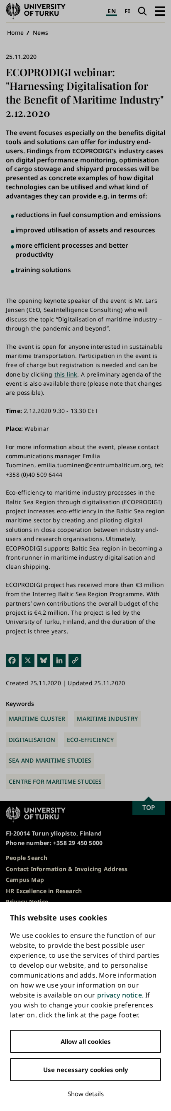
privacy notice (119, 995)
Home (15, 32)
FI (127, 11)
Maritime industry (107, 718)
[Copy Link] (74, 660)
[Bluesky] (43, 660)
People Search (26, 858)
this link (66, 374)
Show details (86, 1093)
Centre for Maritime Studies (55, 781)
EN (111, 11)
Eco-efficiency (90, 740)
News (41, 32)
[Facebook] (12, 660)
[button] (160, 11)
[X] (28, 660)
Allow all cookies (86, 1041)
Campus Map (25, 880)
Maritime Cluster (37, 718)
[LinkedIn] (59, 660)
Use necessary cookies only (85, 1069)
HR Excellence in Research (44, 891)
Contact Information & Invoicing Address (66, 869)
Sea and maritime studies (50, 760)
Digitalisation (32, 740)
